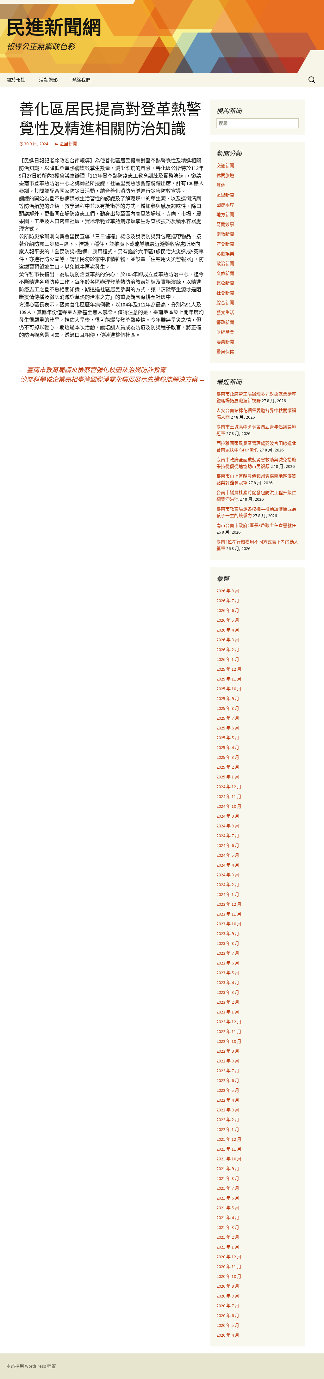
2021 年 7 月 (227, 1188)
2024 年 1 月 (227, 894)
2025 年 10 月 (228, 689)
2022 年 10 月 (228, 1041)
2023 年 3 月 (227, 992)
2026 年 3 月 (227, 640)
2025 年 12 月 (228, 669)
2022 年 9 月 (227, 1051)
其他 (220, 185)
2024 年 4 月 (227, 865)
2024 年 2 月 (227, 884)
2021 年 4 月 (227, 1217)
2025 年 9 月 (227, 698)
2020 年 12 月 (228, 1257)
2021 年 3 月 (227, 1227)
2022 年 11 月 (228, 1031)
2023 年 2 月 (227, 1002)
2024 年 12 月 (228, 786)
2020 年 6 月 (227, 1315)
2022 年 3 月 (227, 1110)
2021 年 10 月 (228, 1159)
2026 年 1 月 (227, 659)
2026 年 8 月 (227, 591)
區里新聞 (68, 144)
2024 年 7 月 (227, 835)
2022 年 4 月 (227, 1100)
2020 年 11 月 (228, 1266)
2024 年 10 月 (228, 806)
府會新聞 (225, 244)
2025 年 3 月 (227, 757)
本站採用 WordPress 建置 (31, 1366)
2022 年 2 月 (227, 1119)
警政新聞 (225, 322)
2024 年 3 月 (227, 875)
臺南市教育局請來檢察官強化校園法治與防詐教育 (92, 370)
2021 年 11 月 (228, 1149)
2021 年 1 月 (227, 1247)
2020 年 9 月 (227, 1286)
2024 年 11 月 (228, 796)
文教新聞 (225, 273)
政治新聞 (225, 263)
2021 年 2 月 (227, 1237)
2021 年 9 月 (227, 1168)
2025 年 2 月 (227, 767)
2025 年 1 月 (227, 777)
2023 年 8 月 (227, 943)
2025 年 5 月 (227, 738)
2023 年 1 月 (227, 1012)
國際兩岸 (225, 205)
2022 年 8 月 (227, 1061)
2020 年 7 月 (227, 1306)
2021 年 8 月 (227, 1178)
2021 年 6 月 (227, 1198)
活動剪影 (48, 80)
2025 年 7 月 (227, 718)
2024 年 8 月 (227, 826)
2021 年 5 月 (227, 1208)
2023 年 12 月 (228, 904)
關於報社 (15, 80)
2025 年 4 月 (227, 747)
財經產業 (225, 332)
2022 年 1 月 (227, 1129)
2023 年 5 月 (227, 973)
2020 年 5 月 (227, 1325)
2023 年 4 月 (227, 982)
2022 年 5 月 (227, 1090)
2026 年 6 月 (227, 610)
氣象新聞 (225, 283)
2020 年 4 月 (227, 1335)
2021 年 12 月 (228, 1139)
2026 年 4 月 (227, 630)
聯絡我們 (81, 80)
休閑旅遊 (225, 175)
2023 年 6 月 (227, 963)
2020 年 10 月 (228, 1276)
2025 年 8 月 (227, 708)
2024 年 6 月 (227, 845)
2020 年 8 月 (227, 1296)
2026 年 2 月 (227, 649)
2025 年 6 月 (227, 728)
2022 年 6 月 (227, 1080)
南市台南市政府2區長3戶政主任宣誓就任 (256, 525)
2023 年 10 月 (228, 924)
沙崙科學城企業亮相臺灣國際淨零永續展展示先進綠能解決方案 (112, 379)
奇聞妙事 (225, 224)
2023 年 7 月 (227, 953)
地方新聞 (225, 214)
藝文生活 (225, 312)
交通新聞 (225, 165)
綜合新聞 (225, 302)
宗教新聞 (225, 234)
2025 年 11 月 (228, 679)
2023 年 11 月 (228, 914)
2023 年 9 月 (227, 933)
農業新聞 (225, 342)
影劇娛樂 (225, 254)
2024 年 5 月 (227, 855)
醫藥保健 (225, 351)
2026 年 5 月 (227, 620)
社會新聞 (225, 293)
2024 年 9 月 (227, 816)
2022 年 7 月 (227, 1071)
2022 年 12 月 (228, 1022)
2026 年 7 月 (227, 600)
